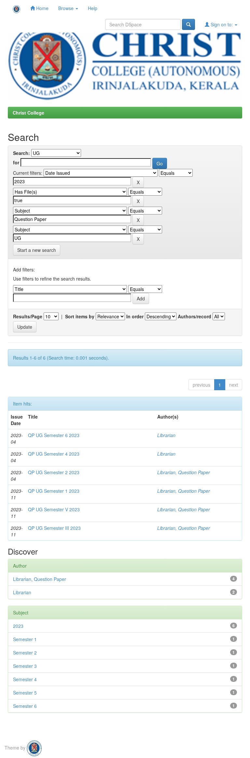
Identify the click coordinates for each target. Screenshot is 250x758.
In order (135, 316)
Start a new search (36, 250)
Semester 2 (25, 652)
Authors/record (194, 316)
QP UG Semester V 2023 (54, 509)
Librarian (166, 435)
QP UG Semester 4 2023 (53, 453)
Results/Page (27, 316)
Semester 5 (25, 692)
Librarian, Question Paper (183, 472)
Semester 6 (25, 706)
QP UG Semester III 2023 (54, 528)
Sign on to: (221, 24)
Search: (21, 153)
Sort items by (79, 316)
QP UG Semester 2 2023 (53, 472)
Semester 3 (25, 666)
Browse (66, 8)
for (16, 162)
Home (42, 8)
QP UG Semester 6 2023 (53, 435)
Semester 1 (25, 639)
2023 (18, 626)
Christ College (28, 112)
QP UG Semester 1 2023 (53, 491)
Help (92, 8)
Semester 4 (25, 679)
